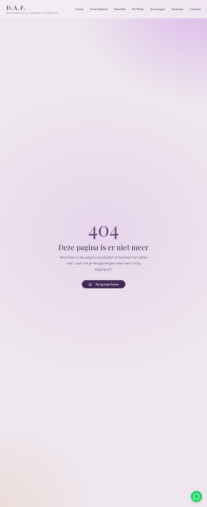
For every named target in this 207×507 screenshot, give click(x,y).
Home (79, 9)
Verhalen (177, 9)
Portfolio (138, 9)
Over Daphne (99, 9)
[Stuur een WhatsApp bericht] (196, 496)
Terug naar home (107, 284)
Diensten (120, 9)
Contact (195, 9)
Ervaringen (157, 9)
